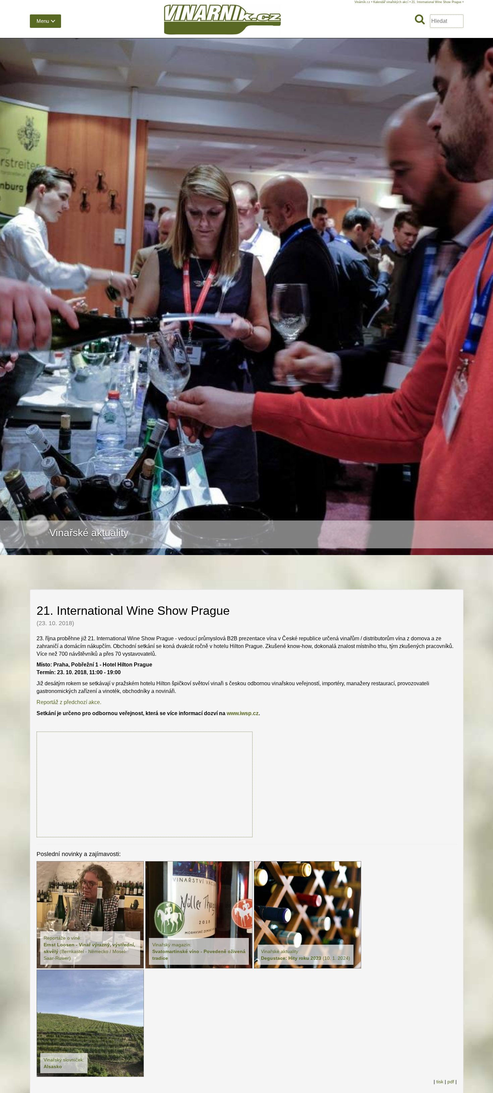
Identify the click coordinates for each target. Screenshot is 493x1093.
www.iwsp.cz (243, 713)
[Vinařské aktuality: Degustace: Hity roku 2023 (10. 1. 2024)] (307, 914)
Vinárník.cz (362, 2)
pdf (450, 1081)
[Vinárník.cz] (222, 20)
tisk (439, 1081)
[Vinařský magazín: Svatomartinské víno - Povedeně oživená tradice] (199, 914)
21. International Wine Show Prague (436, 2)
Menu (43, 21)
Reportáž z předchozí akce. (69, 702)
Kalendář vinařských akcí (390, 2)
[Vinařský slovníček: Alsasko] (90, 1023)
